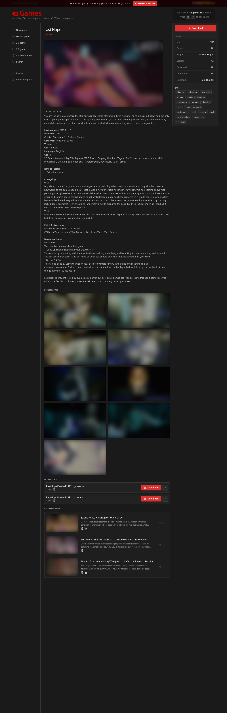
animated (206, 92)
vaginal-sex (199, 117)
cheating (201, 97)
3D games (49, 35)
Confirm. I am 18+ (145, 3)
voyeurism (181, 122)
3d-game (180, 92)
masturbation (182, 112)
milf (194, 112)
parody (203, 112)
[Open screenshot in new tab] (75, 310)
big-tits (190, 97)
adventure (193, 92)
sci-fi (212, 112)
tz (165, 487)
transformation (183, 117)
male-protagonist (193, 107)
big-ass (180, 97)
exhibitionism (182, 102)
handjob (206, 102)
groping (195, 102)
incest (179, 107)
